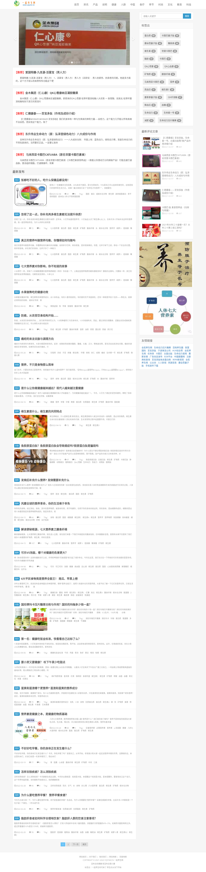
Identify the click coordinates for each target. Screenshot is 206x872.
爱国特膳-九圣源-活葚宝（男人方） (47, 72)
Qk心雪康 (78, 462)
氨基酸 (126, 592)
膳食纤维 (90, 228)
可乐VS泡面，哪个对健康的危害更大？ (44, 552)
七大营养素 (54, 228)
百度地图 (123, 857)
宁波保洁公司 (164, 350)
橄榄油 (93, 832)
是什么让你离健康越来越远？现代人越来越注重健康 (52, 388)
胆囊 (55, 762)
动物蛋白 (60, 462)
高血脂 (77, 566)
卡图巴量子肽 (170, 35)
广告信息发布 (156, 356)
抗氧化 (25, 679)
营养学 (112, 228)
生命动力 (86, 462)
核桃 (88, 352)
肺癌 (72, 595)
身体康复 (125, 517)
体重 (19, 679)
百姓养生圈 (178, 347)
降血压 (149, 104)
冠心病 (84, 566)
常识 (17, 180)
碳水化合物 (103, 228)
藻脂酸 (62, 621)
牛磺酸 (83, 621)
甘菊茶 (53, 352)
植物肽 (108, 462)
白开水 (24, 569)
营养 (17, 214)
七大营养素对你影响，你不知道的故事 (44, 266)
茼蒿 (92, 329)
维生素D (96, 425)
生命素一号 (111, 352)
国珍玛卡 (105, 618)
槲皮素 (66, 595)
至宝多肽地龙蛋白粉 (161, 359)
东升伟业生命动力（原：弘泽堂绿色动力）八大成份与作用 (60, 134)
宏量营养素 (90, 728)
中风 (90, 762)
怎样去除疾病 (55, 785)
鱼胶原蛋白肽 (91, 459)
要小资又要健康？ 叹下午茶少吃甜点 (43, 662)
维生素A (86, 517)
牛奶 (66, 653)
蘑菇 (61, 592)
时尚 (160, 4)
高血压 (149, 89)
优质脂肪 (86, 402)
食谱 (17, 364)
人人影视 (162, 362)
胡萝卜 (119, 228)
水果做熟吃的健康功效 (34, 292)
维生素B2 (123, 832)
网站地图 (112, 857)
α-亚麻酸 (117, 728)
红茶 (72, 676)
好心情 (84, 785)
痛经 (103, 352)
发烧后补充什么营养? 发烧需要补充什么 (45, 480)
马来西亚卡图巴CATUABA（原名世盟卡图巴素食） (56, 154)
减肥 (148, 120)
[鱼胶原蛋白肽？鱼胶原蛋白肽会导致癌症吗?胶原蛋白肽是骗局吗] (30, 460)
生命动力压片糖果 (170, 120)
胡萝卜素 (46, 595)
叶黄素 (37, 704)
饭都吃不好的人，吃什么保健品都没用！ (45, 180)
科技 (188, 4)
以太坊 (153, 362)
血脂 (120, 676)
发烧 (57, 494)
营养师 (112, 378)
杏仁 (93, 352)
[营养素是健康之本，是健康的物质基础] (30, 729)
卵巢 (69, 352)
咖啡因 (78, 676)
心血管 (61, 762)
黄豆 (87, 653)
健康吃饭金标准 (56, 653)
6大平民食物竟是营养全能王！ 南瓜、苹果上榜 (49, 578)
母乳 (72, 702)
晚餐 (72, 402)
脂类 (71, 730)
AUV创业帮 (177, 350)
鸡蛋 (71, 653)
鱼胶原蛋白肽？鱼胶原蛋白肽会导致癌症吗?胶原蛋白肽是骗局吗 (59, 445)
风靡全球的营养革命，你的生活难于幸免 (45, 503)
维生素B (20, 520)
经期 (98, 352)
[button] (16, 39)
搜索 (187, 16)
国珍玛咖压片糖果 (93, 618)
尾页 (84, 844)
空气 (69, 785)
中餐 (67, 402)
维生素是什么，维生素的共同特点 (41, 411)
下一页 (75, 844)
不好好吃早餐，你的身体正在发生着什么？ (47, 748)
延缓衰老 (79, 595)
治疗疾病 (45, 520)
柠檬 (82, 352)
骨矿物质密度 (56, 676)
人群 (123, 4)
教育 (179, 4)
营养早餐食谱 (55, 809)
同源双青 (172, 362)
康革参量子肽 (152, 97)
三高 (95, 762)
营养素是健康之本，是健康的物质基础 (44, 714)
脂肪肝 (53, 832)
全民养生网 (147, 347)
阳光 (64, 785)
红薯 (87, 592)
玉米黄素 (45, 704)
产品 (95, 4)
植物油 (67, 832)
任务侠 (151, 353)
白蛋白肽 (101, 459)
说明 (104, 4)
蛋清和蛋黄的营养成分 (59, 702)
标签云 (87, 867)
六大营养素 (92, 785)
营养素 (109, 728)
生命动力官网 (180, 353)
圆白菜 (98, 329)
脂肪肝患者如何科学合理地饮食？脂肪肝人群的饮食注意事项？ (59, 818)
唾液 (92, 653)
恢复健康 (117, 517)
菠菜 (82, 329)
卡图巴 (165, 58)
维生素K (26, 595)
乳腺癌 (87, 595)
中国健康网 (179, 356)
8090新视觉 (178, 359)
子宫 (64, 352)
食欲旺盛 (86, 676)
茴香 (104, 329)
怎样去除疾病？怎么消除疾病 (38, 772)
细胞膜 (70, 517)
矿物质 (82, 228)
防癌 (52, 329)
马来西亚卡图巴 (153, 81)
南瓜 (93, 592)
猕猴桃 (70, 306)
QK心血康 (170, 66)
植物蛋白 (69, 462)
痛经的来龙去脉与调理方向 (37, 339)
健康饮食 (54, 592)
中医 (132, 4)
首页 (76, 4)
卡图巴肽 (124, 459)
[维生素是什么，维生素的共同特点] (30, 426)
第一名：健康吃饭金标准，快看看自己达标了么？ (51, 639)
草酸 (115, 676)
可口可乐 (59, 566)
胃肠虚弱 (54, 306)
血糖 (125, 676)
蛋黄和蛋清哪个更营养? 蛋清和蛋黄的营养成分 (49, 688)
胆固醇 (126, 228)
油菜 (87, 329)
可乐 (52, 566)
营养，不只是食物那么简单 (37, 364)
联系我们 (103, 857)
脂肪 (87, 194)
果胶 (53, 595)
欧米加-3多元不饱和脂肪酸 (69, 196)
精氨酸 (69, 621)
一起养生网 (118, 860)
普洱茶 (66, 676)
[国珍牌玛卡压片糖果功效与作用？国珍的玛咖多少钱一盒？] (30, 619)
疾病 (17, 818)
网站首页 (83, 857)
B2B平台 (168, 356)
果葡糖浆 (125, 566)
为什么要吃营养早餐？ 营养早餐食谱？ (44, 795)
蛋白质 (63, 228)
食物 (57, 378)
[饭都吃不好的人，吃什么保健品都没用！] (30, 195)
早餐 (62, 402)
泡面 (66, 566)
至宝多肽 (152, 350)
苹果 (64, 306)
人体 (77, 702)
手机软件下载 (152, 365)
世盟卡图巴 (169, 50)
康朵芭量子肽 (152, 43)
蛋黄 (126, 702)
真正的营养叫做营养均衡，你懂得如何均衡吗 (48, 240)
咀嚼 (97, 653)
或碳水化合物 (101, 194)
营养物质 (108, 517)
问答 (17, 445)
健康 (114, 4)
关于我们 (92, 857)
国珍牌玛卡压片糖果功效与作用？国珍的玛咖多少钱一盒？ (56, 604)
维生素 (111, 194)
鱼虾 (82, 653)
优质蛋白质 (89, 702)
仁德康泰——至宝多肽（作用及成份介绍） (51, 113)
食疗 (142, 4)
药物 (38, 520)
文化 (170, 4)
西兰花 (110, 329)
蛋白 (93, 194)
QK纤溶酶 (174, 97)
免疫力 (94, 462)
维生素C (76, 352)
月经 (59, 352)
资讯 (86, 4)
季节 (151, 4)
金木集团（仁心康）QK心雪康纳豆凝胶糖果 (51, 93)
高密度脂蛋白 (120, 194)
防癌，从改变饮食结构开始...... (39, 315)
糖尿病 (173, 43)
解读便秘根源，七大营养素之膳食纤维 (44, 529)
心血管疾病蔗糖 (113, 566)
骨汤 (76, 653)
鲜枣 (66, 592)
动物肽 (101, 462)
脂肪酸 (117, 402)
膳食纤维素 (73, 329)
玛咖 (112, 618)
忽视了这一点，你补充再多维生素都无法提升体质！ (52, 214)
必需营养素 (100, 728)
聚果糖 (94, 543)
